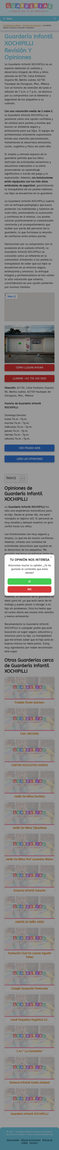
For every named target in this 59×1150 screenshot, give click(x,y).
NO (29, 589)
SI (29, 581)
